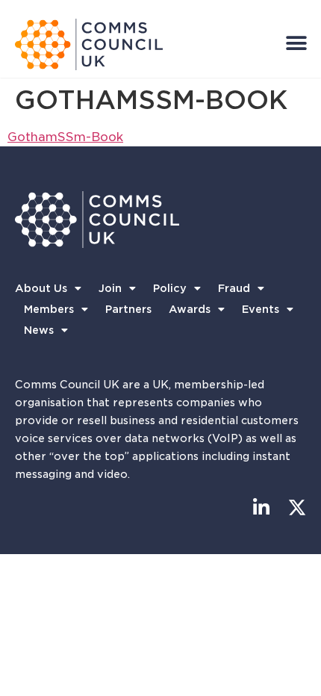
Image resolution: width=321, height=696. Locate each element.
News (39, 330)
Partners (128, 309)
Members (49, 309)
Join (110, 288)
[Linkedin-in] (261, 507)
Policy (170, 288)
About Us (41, 288)
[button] (296, 43)
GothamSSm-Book (65, 137)
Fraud (234, 288)
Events (260, 309)
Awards (190, 309)
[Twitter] (296, 507)
